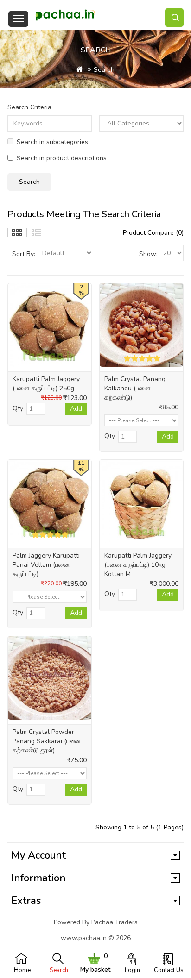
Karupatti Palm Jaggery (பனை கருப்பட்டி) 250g (46, 384)
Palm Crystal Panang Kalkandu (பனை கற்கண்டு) (135, 388)
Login (132, 970)
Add (76, 408)
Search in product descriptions (62, 158)
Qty (18, 408)
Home (22, 970)
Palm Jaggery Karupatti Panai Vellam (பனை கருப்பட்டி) (46, 564)
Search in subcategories (52, 142)
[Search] (174, 17)
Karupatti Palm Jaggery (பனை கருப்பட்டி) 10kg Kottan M (138, 564)
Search (59, 970)
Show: (148, 254)
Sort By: (23, 254)
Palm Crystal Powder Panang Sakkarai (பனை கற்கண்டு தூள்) (47, 741)
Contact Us (169, 970)
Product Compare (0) (153, 232)
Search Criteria (29, 107)
